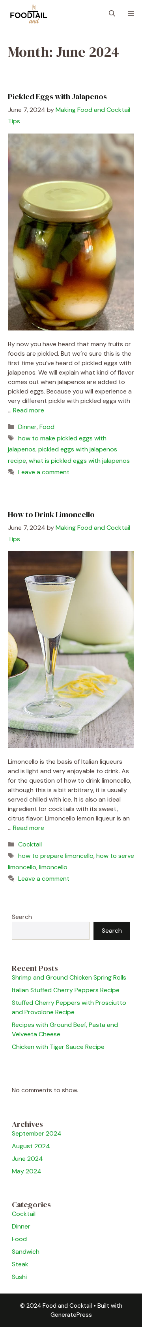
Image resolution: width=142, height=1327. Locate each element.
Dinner (27, 427)
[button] (112, 14)
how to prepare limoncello (55, 856)
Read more (28, 410)
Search (22, 917)
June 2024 (27, 1158)
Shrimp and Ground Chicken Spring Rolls (69, 977)
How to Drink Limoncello (51, 514)
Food (46, 427)
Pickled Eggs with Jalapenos (57, 96)
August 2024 (31, 1146)
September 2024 (37, 1133)
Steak (20, 1264)
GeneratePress (71, 1315)
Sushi (19, 1277)
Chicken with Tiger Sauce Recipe (58, 1047)
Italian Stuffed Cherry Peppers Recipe (66, 990)
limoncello (53, 867)
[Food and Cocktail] (29, 14)
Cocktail (30, 844)
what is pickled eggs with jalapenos (79, 461)
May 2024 (26, 1171)
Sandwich (25, 1251)
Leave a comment (43, 472)
